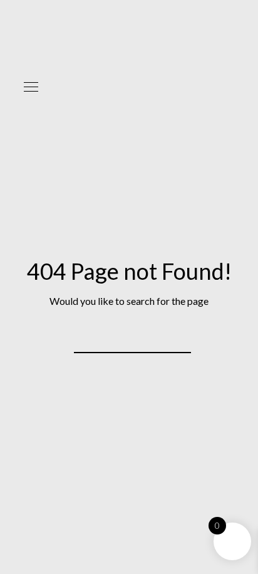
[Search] (173, 336)
